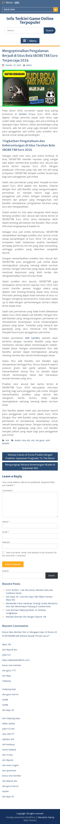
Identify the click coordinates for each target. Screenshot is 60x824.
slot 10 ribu (7, 754)
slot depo (6, 675)
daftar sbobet (8, 723)
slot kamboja (8, 744)
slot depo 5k (8, 796)
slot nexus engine (10, 765)
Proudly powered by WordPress (21, 817)
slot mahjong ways (11, 718)
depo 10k (6, 644)
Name (6, 521)
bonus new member (11, 665)
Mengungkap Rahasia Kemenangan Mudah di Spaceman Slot (30, 466)
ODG (17, 2)
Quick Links (9, 9)
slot (33, 440)
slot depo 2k (8, 710)
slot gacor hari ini (10, 694)
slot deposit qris (9, 649)
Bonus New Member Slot (14, 632)
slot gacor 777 (9, 670)
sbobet (23, 114)
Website (6, 542)
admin (29, 65)
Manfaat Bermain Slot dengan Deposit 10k (26, 616)
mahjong (6, 681)
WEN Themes (30, 820)
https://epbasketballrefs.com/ (16, 660)
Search (5, 571)
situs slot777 (8, 734)
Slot (7, 440)
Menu (33, 40)
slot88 (5, 699)
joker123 (6, 654)
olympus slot (8, 739)
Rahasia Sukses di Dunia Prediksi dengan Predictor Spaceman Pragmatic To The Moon (30, 456)
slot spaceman (9, 770)
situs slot (26, 440)
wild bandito (32, 338)
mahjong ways (9, 689)
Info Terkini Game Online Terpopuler (30, 20)
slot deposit (7, 760)
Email (5, 532)
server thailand (9, 749)
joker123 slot (8, 728)
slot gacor (40, 440)
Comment (7, 490)
